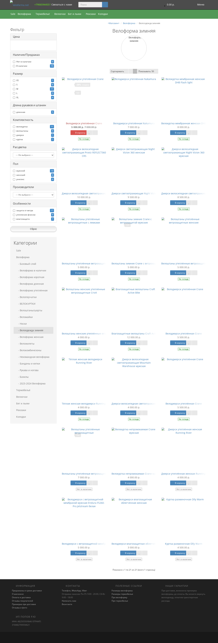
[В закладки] (89, 132)
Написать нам (69, 600)
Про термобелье (120, 600)
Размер (18, 74)
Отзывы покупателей (22, 600)
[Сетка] (135, 71)
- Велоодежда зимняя (29, 330)
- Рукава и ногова (27, 370)
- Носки (21, 323)
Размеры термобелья (122, 594)
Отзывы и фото (19, 607)
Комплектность (23, 120)
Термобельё (43, 14)
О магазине (18, 594)
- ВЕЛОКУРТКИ (25, 303)
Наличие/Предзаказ (26, 55)
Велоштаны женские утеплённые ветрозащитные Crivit (94, 333)
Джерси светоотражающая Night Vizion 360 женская (142, 193)
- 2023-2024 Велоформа (30, 383)
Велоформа (25, 14)
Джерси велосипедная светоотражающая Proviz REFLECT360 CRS (100, 193)
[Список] (130, 71)
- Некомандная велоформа (32, 356)
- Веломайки (24, 317)
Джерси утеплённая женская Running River (186, 473)
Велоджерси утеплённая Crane (84, 123)
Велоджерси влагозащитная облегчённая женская (141, 543)
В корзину (80, 132)
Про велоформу (119, 597)
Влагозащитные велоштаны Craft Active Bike (138, 333)
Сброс (33, 228)
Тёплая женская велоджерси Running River (87, 403)
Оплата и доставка (21, 597)
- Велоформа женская (29, 337)
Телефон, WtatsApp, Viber (74, 590)
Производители (23, 187)
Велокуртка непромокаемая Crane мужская (137, 473)
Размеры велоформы (122, 590)
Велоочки (60, 14)
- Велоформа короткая (30, 277)
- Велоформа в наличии (31, 270)
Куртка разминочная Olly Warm (183, 543)
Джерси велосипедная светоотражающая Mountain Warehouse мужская (154, 403)
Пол (15, 164)
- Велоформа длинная (30, 283)
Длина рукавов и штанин (29, 105)
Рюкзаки (91, 14)
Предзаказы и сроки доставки (27, 590)
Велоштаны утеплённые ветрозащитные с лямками (92, 263)
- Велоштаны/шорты (29, 310)
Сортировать (117, 71)
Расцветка (19, 147)
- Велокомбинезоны (28, 350)
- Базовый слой (26, 263)
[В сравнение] (95, 132)
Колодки (103, 14)
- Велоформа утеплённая (32, 290)
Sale (13, 14)
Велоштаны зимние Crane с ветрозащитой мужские (142, 263)
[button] (168, 4)
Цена (16, 37)
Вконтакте (67, 604)
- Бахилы (22, 376)
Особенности (22, 203)
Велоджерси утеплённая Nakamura (134, 123)
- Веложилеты (25, 343)
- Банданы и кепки (28, 363)
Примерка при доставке (24, 604)
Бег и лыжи (75, 14)
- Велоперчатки (26, 297)
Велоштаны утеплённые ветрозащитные (86, 473)
